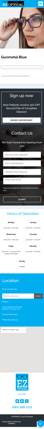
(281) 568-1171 (22, 407)
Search (38, 296)
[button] (40, 3)
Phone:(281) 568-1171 (10, 320)
